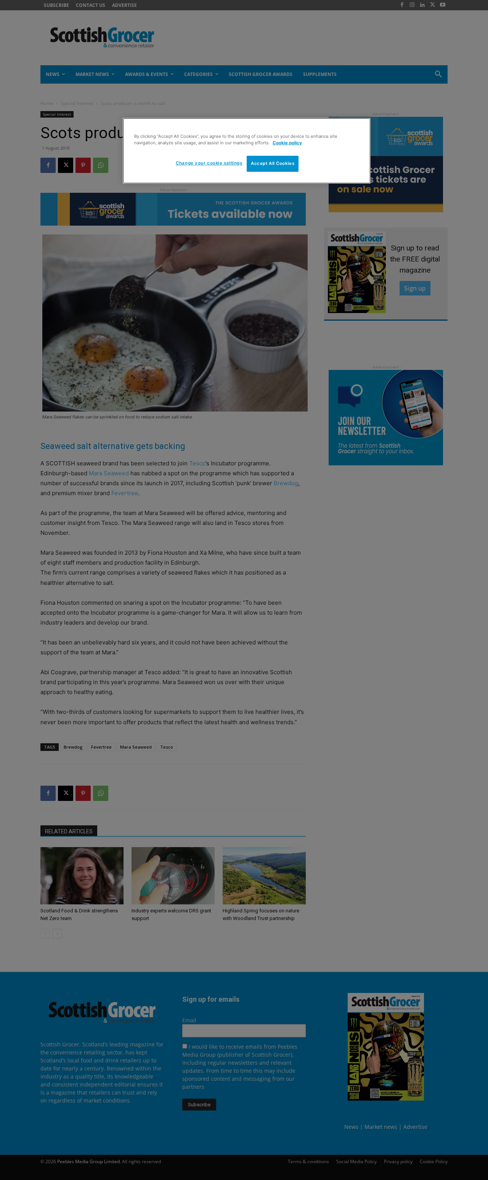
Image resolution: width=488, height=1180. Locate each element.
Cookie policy (287, 142)
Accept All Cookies (272, 163)
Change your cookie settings (209, 163)
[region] (247, 151)
